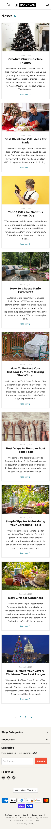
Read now (24, 94)
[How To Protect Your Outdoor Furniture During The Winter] (25, 346)
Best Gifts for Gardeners (25, 598)
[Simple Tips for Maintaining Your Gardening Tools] (25, 499)
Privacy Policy (26, 818)
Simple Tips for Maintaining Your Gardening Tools (25, 523)
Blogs (17, 815)
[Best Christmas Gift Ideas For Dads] (25, 117)
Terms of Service (10, 818)
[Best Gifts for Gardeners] (25, 576)
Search (25, 815)
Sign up (41, 761)
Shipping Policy (41, 818)
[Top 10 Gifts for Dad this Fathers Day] (25, 190)
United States (24, 790)
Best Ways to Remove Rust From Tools (25, 450)
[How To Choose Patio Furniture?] (25, 266)
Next (32, 717)
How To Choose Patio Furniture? (25, 290)
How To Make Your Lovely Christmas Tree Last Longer (25, 672)
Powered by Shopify (25, 824)
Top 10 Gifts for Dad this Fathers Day (25, 213)
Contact (8, 815)
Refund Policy (37, 815)
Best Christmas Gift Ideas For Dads (25, 140)
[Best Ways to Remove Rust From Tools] (25, 426)
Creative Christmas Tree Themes (25, 60)
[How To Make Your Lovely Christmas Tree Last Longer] (25, 649)
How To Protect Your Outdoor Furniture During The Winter (25, 372)
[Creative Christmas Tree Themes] (25, 37)
